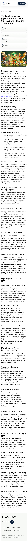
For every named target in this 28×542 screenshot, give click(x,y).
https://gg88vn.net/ (7, 96)
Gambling (10, 11)
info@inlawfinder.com (9, 530)
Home (2, 11)
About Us (5, 537)
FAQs (18, 527)
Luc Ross (4, 29)
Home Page (6, 527)
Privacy (9, 537)
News (6, 11)
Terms (13, 537)
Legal (17, 537)
